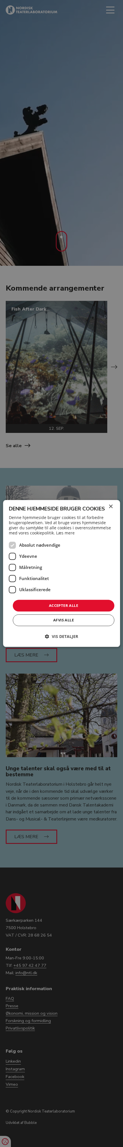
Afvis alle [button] (63, 620)
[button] (61, 636)
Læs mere (65, 533)
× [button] (110, 506)
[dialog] (61, 573)
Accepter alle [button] (63, 605)
